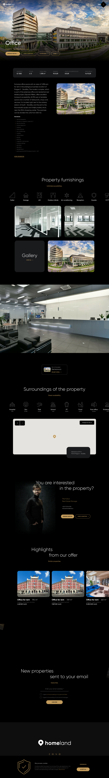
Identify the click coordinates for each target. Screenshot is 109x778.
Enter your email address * (54, 689)
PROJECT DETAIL (46, 365)
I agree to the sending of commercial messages (55, 697)
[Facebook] (49, 754)
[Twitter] (56, 754)
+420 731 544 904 (66, 506)
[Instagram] (59, 754)
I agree (55, 694)
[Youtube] (52, 754)
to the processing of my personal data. (57, 694)
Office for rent (21, 571)
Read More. (62, 769)
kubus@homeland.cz (67, 508)
